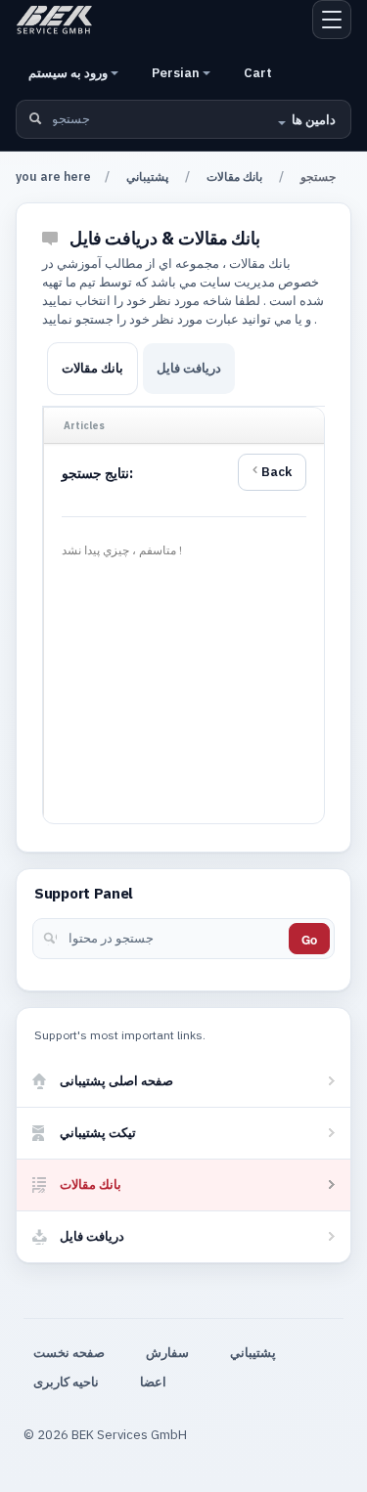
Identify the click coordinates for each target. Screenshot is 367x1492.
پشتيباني (147, 176)
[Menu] (331, 19)
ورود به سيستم (69, 73)
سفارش (167, 1352)
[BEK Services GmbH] (54, 19)
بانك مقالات (234, 176)
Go (309, 939)
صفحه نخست (69, 1352)
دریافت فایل (189, 368)
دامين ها (314, 119)
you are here (53, 176)
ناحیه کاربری (66, 1382)
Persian (177, 73)
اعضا (153, 1382)
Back (276, 471)
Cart (258, 73)
